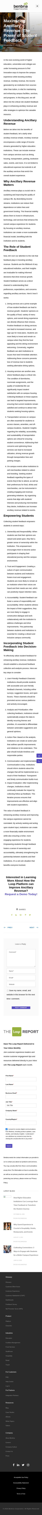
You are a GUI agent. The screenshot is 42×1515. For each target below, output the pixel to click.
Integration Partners (12, 1395)
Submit (9, 1146)
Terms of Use (21, 1494)
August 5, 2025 (18, 1237)
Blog (7, 1408)
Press (7, 1456)
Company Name (11, 1110)
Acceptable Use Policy (21, 1477)
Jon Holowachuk (21, 1218)
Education (9, 1338)
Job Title (9, 1102)
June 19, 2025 (18, 1260)
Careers (8, 1442)
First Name (10, 1075)
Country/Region (11, 1119)
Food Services (10, 1347)
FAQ (7, 1377)
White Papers (10, 1421)
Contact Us (9, 1451)
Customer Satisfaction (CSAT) (15, 1295)
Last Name (9, 1084)
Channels (9, 1325)
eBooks (8, 1417)
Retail (7, 1360)
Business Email (11, 1093)
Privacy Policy (21, 1488)
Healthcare (9, 1351)
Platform (8, 1321)
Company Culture (11, 1447)
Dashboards (9, 1300)
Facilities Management (13, 1342)
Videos (8, 1425)
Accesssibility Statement (21, 1483)
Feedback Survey (11, 1304)
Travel (8, 1365)
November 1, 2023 (12, 45)
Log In (8, 1386)
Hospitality (9, 1356)
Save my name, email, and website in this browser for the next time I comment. (21, 994)
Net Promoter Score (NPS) (14, 1309)
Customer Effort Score (13, 1286)
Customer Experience (13, 1291)
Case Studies (10, 1412)
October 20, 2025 (19, 1214)
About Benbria (10, 1438)
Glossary (8, 1282)
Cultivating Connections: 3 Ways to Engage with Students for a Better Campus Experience (26, 1251)
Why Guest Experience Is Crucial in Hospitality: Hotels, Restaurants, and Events (25, 1228)
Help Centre (9, 1381)
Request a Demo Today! (21, 894)
